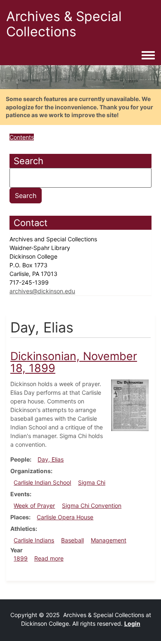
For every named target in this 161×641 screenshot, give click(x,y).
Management (108, 540)
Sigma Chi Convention (91, 505)
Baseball (72, 540)
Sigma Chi (91, 482)
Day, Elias (51, 459)
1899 (21, 558)
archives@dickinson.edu (42, 291)
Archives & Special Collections (64, 24)
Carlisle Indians (34, 540)
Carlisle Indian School (42, 482)
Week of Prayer (34, 505)
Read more (49, 558)
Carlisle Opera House (65, 517)
